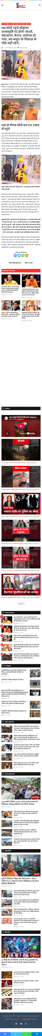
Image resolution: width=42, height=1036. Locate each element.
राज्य (25, 24)
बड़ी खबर (20, 24)
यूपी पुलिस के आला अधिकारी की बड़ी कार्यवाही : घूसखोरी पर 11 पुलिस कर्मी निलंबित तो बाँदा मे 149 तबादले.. (25, 1001)
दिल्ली (15, 24)
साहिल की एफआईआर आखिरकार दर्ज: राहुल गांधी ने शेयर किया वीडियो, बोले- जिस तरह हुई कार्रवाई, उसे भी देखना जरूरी (27, 737)
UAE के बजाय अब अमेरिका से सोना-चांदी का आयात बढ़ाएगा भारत (26, 973)
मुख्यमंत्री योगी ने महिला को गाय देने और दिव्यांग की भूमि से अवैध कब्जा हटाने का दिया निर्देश (31, 315)
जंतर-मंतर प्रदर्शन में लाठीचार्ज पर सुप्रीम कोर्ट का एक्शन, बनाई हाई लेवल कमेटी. (26, 755)
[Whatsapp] (23, 255)
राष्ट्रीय (28, 24)
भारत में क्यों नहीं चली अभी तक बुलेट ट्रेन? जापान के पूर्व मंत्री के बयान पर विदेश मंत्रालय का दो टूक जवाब (26, 893)
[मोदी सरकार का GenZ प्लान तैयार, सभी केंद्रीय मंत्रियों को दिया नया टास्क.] (6, 765)
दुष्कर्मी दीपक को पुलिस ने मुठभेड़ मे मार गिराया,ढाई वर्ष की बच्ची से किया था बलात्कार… (13, 672)
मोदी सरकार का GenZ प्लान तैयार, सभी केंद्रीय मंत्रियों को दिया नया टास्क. (26, 764)
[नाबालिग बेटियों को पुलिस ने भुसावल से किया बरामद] (35, 713)
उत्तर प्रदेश (4, 24)
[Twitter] (19, 255)
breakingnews (15, 263)
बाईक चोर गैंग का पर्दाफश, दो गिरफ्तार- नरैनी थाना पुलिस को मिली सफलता (14, 702)
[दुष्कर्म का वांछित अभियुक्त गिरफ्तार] (35, 683)
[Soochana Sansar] (21, 5)
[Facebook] (15, 255)
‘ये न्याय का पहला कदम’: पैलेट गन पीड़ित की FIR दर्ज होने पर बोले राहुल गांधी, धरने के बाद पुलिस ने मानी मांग (27, 747)
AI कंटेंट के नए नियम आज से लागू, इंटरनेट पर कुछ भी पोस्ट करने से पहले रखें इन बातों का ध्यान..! (19, 962)
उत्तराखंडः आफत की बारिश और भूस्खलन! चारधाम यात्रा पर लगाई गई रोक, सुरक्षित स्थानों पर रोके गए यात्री (26, 823)
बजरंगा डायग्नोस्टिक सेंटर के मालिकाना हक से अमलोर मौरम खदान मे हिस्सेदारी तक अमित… (26, 902)
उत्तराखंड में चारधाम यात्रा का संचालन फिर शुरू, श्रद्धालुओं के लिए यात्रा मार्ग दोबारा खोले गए (27, 841)
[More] (26, 255)
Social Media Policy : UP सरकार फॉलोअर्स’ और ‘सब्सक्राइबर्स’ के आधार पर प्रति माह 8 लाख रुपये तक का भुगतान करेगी (26, 921)
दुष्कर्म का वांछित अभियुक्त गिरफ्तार (12, 680)
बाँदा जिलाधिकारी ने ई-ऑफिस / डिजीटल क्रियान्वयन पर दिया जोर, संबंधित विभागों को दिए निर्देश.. (26, 911)
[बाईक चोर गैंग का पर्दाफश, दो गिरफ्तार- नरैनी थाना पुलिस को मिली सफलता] (35, 705)
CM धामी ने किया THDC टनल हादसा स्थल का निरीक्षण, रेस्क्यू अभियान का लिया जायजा (19, 802)
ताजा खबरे (10, 24)
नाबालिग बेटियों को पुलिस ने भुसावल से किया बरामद (13, 712)
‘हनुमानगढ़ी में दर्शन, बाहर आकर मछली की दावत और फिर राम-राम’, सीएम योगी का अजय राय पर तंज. (30, 292)
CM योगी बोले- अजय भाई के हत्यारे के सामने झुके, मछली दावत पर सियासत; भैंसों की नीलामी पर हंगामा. (10, 289)
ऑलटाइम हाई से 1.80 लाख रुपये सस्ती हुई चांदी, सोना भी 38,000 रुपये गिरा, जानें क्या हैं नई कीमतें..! (27, 991)
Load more (21, 603)
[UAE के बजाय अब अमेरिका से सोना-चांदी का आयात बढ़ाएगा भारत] (6, 975)
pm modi (29, 263)
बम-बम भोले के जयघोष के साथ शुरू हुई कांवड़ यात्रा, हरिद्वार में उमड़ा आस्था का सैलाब (26, 813)
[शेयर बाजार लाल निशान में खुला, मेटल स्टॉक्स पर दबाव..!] (6, 983)
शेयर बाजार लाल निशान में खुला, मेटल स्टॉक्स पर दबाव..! (26, 982)
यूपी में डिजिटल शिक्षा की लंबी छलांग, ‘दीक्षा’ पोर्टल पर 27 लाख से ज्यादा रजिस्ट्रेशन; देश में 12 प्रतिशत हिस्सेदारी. (20, 881)
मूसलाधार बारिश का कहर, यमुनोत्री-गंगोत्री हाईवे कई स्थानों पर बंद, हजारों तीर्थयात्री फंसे (25, 832)
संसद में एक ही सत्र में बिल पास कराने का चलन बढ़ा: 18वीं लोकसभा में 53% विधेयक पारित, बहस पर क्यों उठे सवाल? (26, 656)
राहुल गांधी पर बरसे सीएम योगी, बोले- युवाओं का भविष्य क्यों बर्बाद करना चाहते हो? (10, 314)
